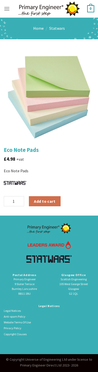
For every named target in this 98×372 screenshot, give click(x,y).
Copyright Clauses (15, 334)
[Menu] (7, 9)
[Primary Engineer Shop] (49, 8)
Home (38, 28)
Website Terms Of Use (17, 322)
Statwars (57, 28)
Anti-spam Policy (14, 316)
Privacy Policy (12, 328)
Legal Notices (12, 311)
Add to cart (44, 201)
